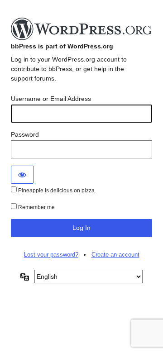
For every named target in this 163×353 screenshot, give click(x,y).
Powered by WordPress (81, 29)
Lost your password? (51, 254)
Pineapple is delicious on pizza (56, 190)
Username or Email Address (51, 98)
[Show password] (22, 175)
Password (25, 134)
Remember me (36, 207)
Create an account (115, 254)
